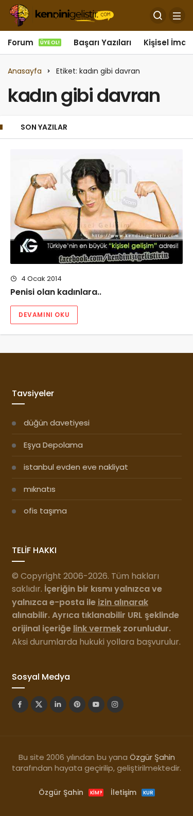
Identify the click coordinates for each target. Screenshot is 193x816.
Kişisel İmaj (166, 42)
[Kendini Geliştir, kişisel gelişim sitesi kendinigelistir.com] (61, 14)
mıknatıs (40, 489)
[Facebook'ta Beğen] (20, 704)
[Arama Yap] (158, 15)
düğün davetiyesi (57, 422)
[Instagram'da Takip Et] (115, 704)
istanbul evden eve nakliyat (76, 467)
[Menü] (177, 15)
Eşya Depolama (53, 444)
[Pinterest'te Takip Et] (77, 704)
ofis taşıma (45, 510)
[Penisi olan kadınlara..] (96, 206)
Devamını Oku (44, 314)
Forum (34, 42)
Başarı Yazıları (102, 42)
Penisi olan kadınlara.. (55, 292)
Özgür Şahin (152, 757)
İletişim (132, 792)
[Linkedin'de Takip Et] (58, 704)
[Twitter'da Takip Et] (39, 704)
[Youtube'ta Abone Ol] (96, 704)
